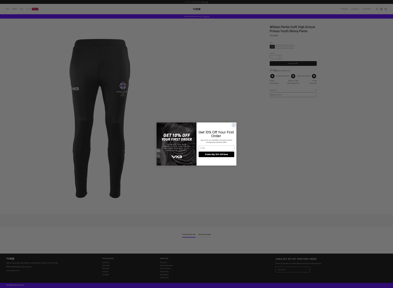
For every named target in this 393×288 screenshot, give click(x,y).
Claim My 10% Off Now (216, 154)
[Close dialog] (234, 125)
